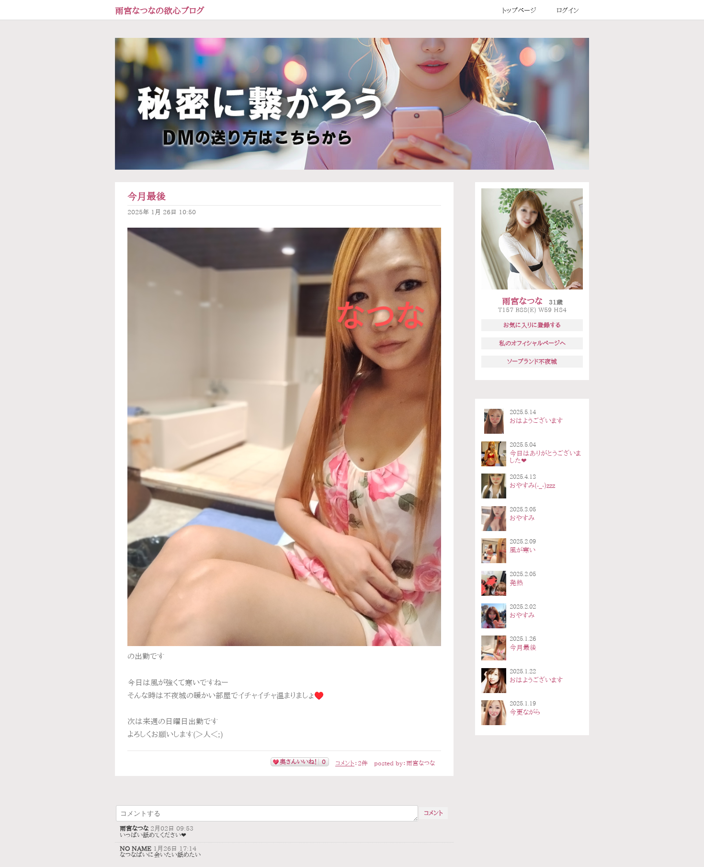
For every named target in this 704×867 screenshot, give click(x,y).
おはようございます (536, 420)
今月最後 (146, 196)
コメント (344, 763)
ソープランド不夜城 (532, 361)
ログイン (567, 10)
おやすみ (522, 518)
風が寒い (522, 550)
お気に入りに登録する (532, 325)
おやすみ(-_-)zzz (532, 485)
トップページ (519, 10)
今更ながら (525, 712)
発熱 (516, 582)
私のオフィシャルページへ (532, 343)
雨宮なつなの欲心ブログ (159, 10)
